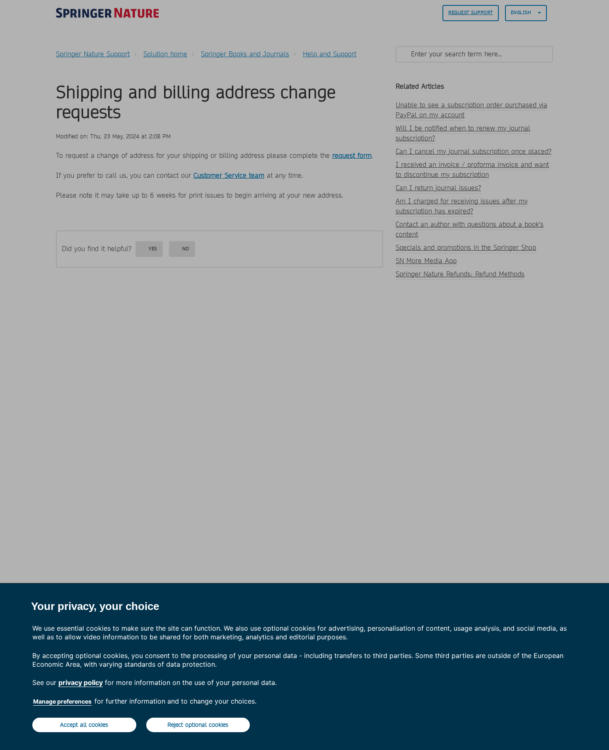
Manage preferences (62, 701)
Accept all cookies (84, 725)
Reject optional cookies (197, 725)
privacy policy (80, 682)
